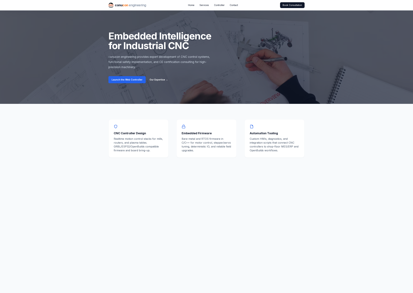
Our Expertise (159, 79)
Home (191, 5)
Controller (219, 5)
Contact (234, 5)
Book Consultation (292, 5)
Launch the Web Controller (127, 79)
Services (204, 5)
